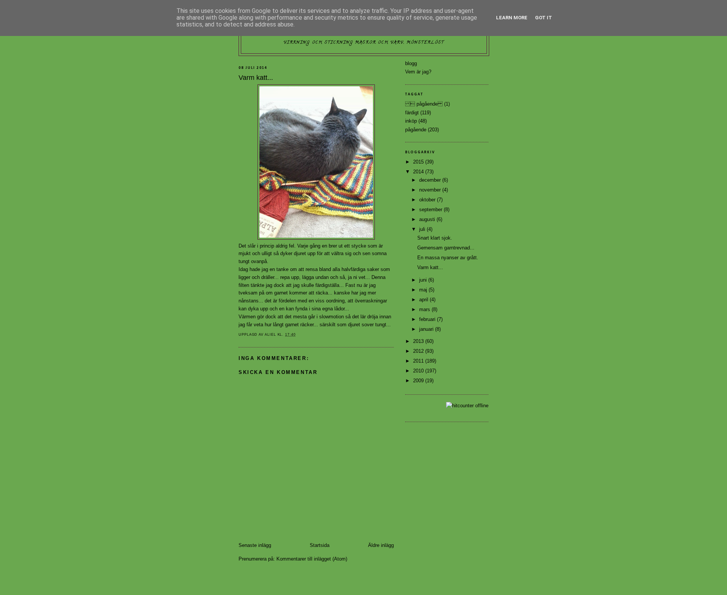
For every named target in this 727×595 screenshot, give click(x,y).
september (431, 209)
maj (424, 290)
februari (428, 319)
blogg (411, 63)
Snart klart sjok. (434, 238)
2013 (419, 341)
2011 (419, 361)
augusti (428, 219)
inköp (411, 121)
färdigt (412, 112)
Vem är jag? (418, 72)
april (424, 299)
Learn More (511, 17)
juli (423, 229)
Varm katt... (430, 267)
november (430, 190)
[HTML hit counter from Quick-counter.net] (467, 405)
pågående (415, 129)
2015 (419, 162)
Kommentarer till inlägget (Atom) (311, 559)
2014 (419, 171)
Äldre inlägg (381, 545)
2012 (419, 351)
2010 (419, 371)
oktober (428, 199)
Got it (543, 17)
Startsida (319, 545)
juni (423, 280)
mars (425, 309)
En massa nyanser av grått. (447, 257)
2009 (419, 380)
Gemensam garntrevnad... (445, 248)
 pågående (424, 104)
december (430, 180)
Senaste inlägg (255, 545)
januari (427, 329)
